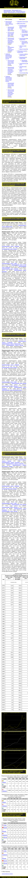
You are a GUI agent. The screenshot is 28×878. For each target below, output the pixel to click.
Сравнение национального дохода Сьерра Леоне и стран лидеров (8, 79)
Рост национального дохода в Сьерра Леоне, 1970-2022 (11, 48)
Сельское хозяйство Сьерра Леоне (23, 54)
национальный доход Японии (10, 268)
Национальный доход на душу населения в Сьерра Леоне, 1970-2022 (11, 40)
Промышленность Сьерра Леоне (23, 58)
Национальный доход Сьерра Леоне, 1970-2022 (9, 22)
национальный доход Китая (19, 383)
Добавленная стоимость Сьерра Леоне (22, 51)
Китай (5, 827)
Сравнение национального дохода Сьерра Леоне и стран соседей (8, 56)
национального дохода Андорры (11, 462)
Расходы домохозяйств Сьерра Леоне (25, 31)
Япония (4, 831)
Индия (5, 837)
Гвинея (4, 782)
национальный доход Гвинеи (9, 249)
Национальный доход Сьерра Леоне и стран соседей (11, 62)
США (5, 825)
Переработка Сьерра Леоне (25, 61)
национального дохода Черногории (11, 343)
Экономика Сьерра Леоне (22, 21)
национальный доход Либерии (10, 246)
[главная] (14, 5)
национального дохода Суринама (15, 463)
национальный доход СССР (18, 264)
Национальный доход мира (9, 11)
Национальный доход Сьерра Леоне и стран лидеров (11, 85)
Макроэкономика (7, 10)
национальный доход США (9, 263)
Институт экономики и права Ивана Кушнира (12, 877)
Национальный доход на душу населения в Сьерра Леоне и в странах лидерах (11, 92)
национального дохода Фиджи (14, 345)
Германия (4, 835)
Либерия (4, 791)
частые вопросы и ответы (7, 873)
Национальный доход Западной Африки (16, 12)
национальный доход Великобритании (12, 390)
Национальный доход (16, 10)
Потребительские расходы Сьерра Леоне (23, 26)
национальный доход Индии (9, 511)
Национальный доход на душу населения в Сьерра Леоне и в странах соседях (11, 70)
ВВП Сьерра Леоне (21, 23)
